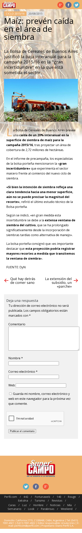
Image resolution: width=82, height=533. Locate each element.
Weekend (67, 509)
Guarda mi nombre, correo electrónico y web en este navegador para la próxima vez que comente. (39, 399)
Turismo (40, 500)
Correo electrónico (23, 371)
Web (11, 385)
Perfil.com (10, 497)
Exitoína (23, 500)
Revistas (57, 500)
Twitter (76, 5)
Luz (24, 505)
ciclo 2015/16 (15, 13)
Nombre (15, 358)
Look (31, 509)
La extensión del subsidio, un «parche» (58, 282)
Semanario (15, 509)
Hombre (38, 505)
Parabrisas (47, 509)
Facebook (68, 5)
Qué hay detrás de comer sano (22, 280)
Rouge (72, 497)
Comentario (16, 324)
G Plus (60, 5)
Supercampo (9, 4)
